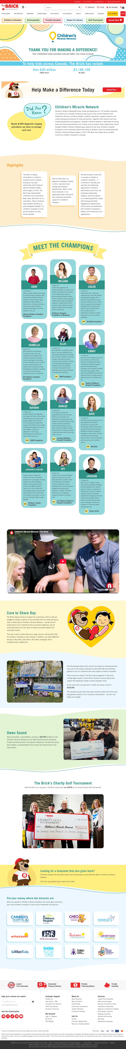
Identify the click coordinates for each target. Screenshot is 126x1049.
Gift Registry (49, 1021)
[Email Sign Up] (33, 1002)
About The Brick (77, 1001)
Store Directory (77, 999)
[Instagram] (8, 1016)
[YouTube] (21, 1016)
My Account (50, 1014)
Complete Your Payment (53, 1004)
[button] (33, 7)
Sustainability (99, 1)
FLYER (102, 7)
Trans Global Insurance (105, 1011)
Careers (74, 1019)
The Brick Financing (52, 1009)
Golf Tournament (95, 20)
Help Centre (87, 1)
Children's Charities (12, 20)
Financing (77, 1)
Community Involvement (80, 1006)
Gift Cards (101, 1019)
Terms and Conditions (100, 1043)
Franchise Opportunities (79, 1021)
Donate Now (114, 20)
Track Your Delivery (113, 1)
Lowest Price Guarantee (105, 999)
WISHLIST (91, 7)
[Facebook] (3, 1016)
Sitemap (112, 1043)
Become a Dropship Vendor (80, 1024)
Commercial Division (78, 1011)
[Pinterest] (17, 1016)
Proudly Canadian (53, 20)
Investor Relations (77, 1009)
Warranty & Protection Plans (107, 1004)
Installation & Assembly (105, 1006)
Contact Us (49, 999)
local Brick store (54, 881)
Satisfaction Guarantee (105, 1021)
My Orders (48, 1019)
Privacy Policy (87, 1043)
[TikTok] (12, 1016)
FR (124, 1)
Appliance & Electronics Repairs (108, 1009)
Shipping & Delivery (104, 1014)
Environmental (33, 20)
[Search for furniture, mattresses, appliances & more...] (79, 7)
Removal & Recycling (105, 1016)
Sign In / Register (51, 1016)
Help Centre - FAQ (51, 1001)
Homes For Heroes (75, 20)
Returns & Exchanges (105, 1001)
